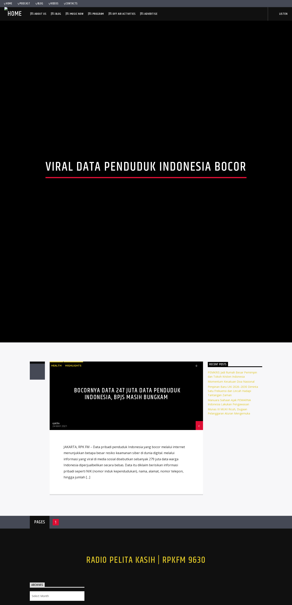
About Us (40, 13)
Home (9, 3)
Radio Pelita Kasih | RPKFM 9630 (146, 582)
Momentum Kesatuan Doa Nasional (231, 403)
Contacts (72, 3)
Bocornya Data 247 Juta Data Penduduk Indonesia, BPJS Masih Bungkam (127, 415)
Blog (40, 3)
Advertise (150, 13)
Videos (54, 3)
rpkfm (56, 445)
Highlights (73, 387)
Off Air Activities (124, 13)
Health (56, 387)
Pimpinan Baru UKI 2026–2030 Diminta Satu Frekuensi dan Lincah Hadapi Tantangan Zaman (233, 412)
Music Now (77, 13)
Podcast (25, 3)
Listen (283, 13)
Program (98, 13)
